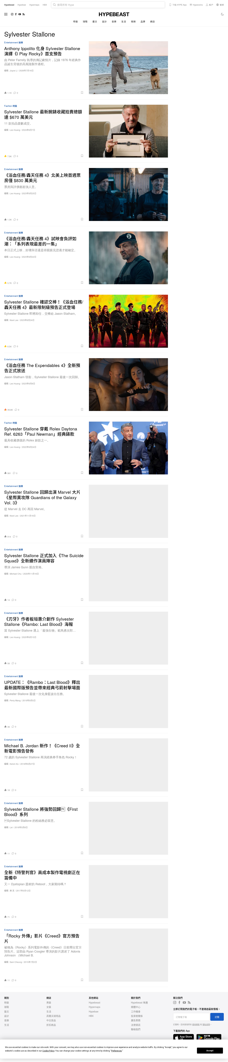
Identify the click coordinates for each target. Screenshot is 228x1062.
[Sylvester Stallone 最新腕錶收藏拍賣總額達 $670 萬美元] (128, 131)
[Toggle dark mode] (222, 14)
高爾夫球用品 (53, 1016)
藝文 (94, 21)
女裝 (48, 1007)
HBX (91, 1016)
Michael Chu (15, 573)
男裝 (48, 1002)
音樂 (114, 21)
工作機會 (135, 1011)
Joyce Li (13, 70)
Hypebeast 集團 (139, 1002)
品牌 (143, 21)
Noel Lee (14, 320)
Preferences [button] (116, 1051)
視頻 (133, 21)
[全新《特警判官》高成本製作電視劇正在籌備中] (128, 891)
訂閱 (217, 1017)
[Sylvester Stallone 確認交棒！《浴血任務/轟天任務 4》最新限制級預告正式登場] (128, 321)
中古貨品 (51, 1020)
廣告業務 (135, 1020)
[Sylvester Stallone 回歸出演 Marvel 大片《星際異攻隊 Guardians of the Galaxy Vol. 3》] (128, 511)
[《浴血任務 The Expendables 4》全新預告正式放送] (128, 384)
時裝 (75, 21)
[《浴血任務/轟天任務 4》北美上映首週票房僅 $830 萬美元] (128, 194)
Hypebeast (94, 1002)
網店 (152, 21)
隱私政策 (206, 1024)
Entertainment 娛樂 (13, 42)
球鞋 (85, 21)
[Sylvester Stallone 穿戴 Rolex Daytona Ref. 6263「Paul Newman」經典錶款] (128, 448)
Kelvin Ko (14, 763)
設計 (104, 21)
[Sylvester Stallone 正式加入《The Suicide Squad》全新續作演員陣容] (128, 574)
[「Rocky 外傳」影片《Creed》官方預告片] (128, 955)
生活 (123, 21)
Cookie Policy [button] (48, 1051)
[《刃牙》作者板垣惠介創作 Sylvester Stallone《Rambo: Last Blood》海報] (128, 638)
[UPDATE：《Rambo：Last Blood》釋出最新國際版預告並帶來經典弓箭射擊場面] (128, 701)
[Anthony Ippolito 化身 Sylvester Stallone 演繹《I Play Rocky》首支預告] (128, 67)
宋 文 (12, 890)
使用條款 (196, 1024)
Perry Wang (15, 700)
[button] (52, 92)
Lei (11, 827)
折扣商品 (51, 1024)
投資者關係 (137, 1016)
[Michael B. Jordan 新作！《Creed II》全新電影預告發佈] (128, 764)
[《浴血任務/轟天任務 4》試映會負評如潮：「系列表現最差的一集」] (128, 257)
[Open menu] (6, 14)
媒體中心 (135, 1007)
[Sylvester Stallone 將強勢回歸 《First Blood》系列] (128, 828)
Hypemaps (94, 1007)
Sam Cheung (16, 961)
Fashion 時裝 (10, 106)
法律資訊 (135, 1024)
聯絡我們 (135, 1029)
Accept (209, 1050)
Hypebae (93, 1011)
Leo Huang (15, 129)
